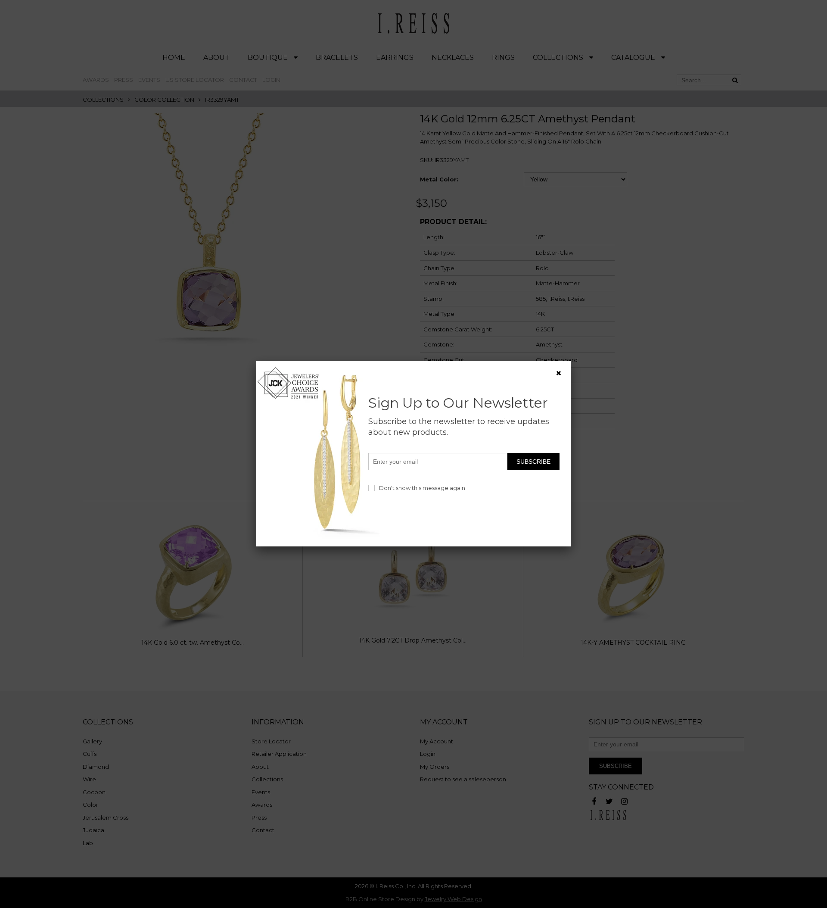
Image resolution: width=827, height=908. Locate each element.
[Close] (558, 373)
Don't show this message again (422, 487)
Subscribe (533, 461)
